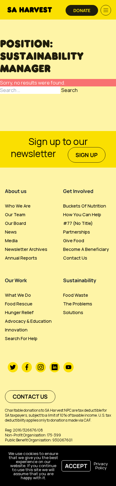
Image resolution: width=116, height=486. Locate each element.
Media (11, 240)
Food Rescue (18, 304)
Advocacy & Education (28, 321)
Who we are (18, 206)
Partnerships (76, 232)
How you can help (82, 214)
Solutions (73, 312)
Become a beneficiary (86, 249)
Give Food (73, 240)
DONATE (81, 10)
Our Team (15, 214)
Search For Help (21, 338)
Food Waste (75, 295)
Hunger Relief (19, 312)
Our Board (15, 223)
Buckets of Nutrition (84, 206)
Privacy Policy (101, 466)
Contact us (75, 258)
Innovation (16, 330)
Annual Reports (21, 258)
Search (69, 90)
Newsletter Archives (26, 249)
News (11, 232)
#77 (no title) (78, 223)
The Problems (77, 304)
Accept (76, 466)
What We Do (18, 295)
